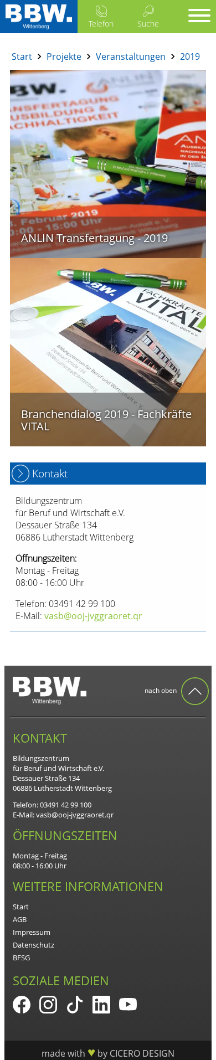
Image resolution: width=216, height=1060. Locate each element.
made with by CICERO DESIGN (108, 1053)
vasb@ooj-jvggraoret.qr (75, 815)
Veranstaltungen (131, 56)
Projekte (64, 56)
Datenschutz (33, 945)
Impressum (31, 932)
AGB (20, 919)
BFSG (21, 958)
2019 (190, 56)
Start (22, 56)
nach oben (161, 690)
